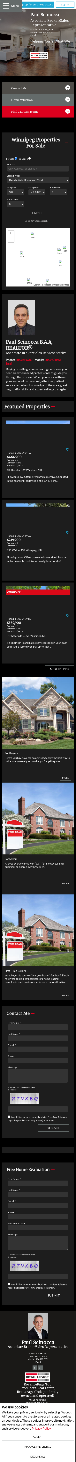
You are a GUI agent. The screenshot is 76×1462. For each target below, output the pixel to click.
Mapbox (47, 284)
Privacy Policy (41, 1428)
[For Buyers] (38, 746)
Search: (11, 164)
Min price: (12, 187)
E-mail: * (12, 1045)
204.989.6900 (45, 32)
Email (33, 35)
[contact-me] (68, 87)
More (65, 777)
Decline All (37, 1456)
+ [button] (11, 233)
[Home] (35, 56)
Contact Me (19, 88)
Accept (38, 1436)
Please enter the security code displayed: (21, 1088)
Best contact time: (17, 1223)
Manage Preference (38, 1446)
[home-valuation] (68, 99)
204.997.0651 (46, 29)
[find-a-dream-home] (68, 110)
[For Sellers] (38, 852)
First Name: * (14, 1022)
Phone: (11, 1056)
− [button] (11, 239)
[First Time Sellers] (38, 964)
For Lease (23, 159)
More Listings (59, 669)
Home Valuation (22, 100)
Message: (13, 1067)
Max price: (33, 187)
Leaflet (37, 284)
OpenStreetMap (61, 284)
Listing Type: (13, 175)
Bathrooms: (13, 199)
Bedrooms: (55, 187)
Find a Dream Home (24, 111)
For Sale (10, 159)
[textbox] (38, 169)
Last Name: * (14, 1034)
